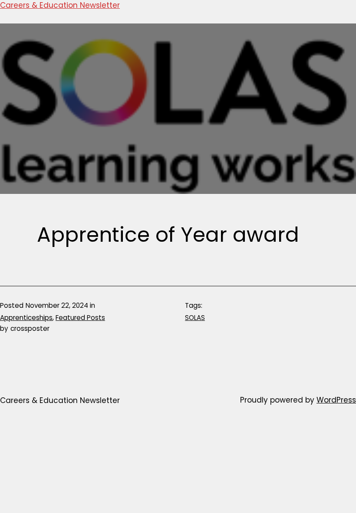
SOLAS (195, 317)
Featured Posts (80, 317)
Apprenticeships (26, 317)
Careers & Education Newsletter (60, 5)
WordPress (336, 400)
